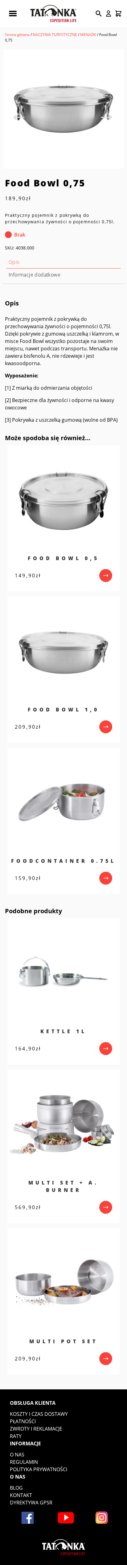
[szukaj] (98, 13)
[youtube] (65, 1517)
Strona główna (17, 34)
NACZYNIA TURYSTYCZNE (55, 34)
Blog (16, 1487)
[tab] (63, 262)
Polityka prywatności (38, 1469)
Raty (16, 1436)
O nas (17, 1454)
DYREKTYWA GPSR (31, 1502)
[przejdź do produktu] (105, 575)
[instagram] (102, 1517)
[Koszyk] (118, 13)
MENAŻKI (88, 34)
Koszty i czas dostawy (39, 1414)
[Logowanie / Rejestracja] (108, 13)
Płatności (23, 1421)
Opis (14, 262)
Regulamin (24, 1462)
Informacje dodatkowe (34, 274)
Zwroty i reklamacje (36, 1428)
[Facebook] (27, 1517)
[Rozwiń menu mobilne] (12, 13)
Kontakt (21, 1495)
